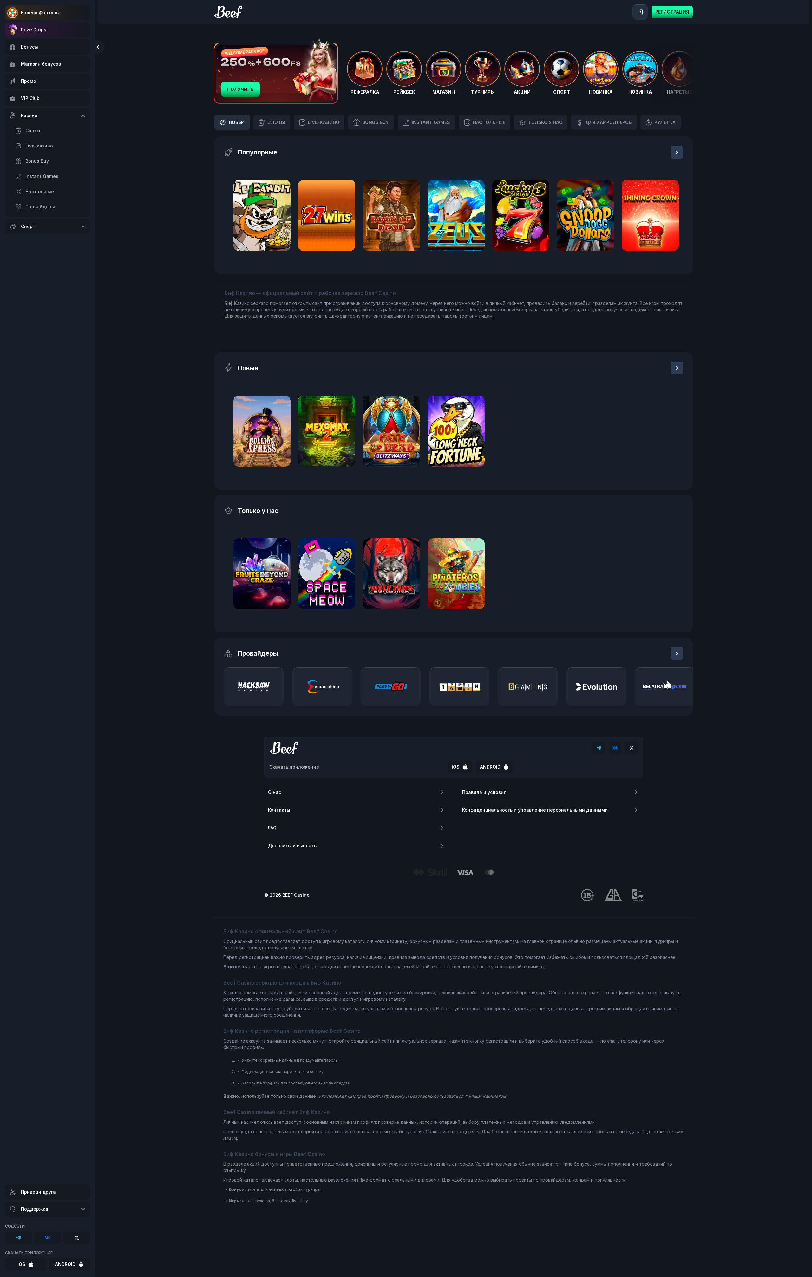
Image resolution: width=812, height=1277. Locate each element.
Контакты (279, 810)
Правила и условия (484, 792)
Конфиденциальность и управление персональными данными (535, 810)
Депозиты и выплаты (293, 845)
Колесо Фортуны (40, 12)
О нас (274, 792)
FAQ (272, 827)
